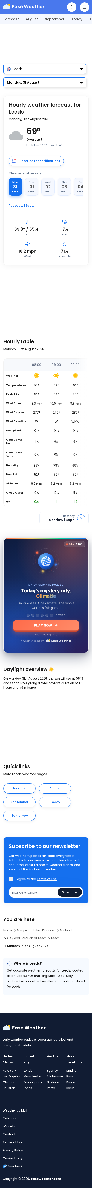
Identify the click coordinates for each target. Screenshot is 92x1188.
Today (76, 19)
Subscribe (70, 892)
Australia (54, 1056)
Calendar (9, 1118)
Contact (9, 1134)
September (54, 19)
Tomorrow (19, 815)
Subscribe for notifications (39, 161)
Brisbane (53, 1082)
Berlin (70, 1088)
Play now (43, 625)
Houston (9, 1088)
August (32, 19)
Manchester (33, 1076)
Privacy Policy (13, 1150)
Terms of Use (47, 879)
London (29, 1070)
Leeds (28, 1088)
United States (8, 1059)
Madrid (71, 1070)
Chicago (9, 1082)
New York (9, 1070)
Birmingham (33, 1082)
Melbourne (55, 1076)
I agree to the (36, 879)
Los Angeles (11, 1076)
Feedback (15, 1166)
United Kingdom (31, 1059)
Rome (70, 1082)
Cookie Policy (12, 1158)
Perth (51, 1088)
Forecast (11, 19)
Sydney (52, 1070)
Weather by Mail (15, 1110)
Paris (69, 1076)
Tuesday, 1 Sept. (21, 205)
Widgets (9, 1126)
